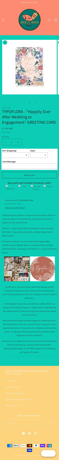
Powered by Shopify (40, 455)
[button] (3, 20)
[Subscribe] (50, 423)
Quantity (5, 137)
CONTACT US (10, 381)
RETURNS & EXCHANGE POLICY (18, 399)
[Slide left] (23, 103)
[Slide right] (36, 103)
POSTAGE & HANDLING (15, 393)
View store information (15, 207)
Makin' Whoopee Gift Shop (25, 455)
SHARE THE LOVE (12, 387)
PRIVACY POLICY (12, 405)
